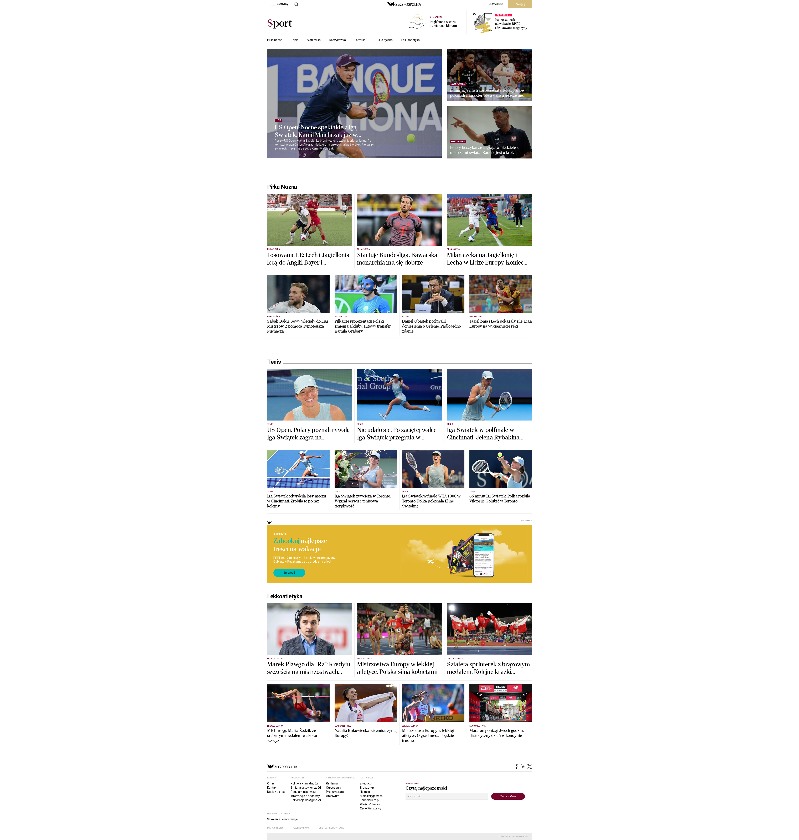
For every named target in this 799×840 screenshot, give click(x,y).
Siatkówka (314, 40)
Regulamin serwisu (303, 791)
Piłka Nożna (282, 187)
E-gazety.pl (367, 787)
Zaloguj (520, 4)
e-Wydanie (496, 4)
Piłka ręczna (385, 40)
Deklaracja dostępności (306, 800)
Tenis (294, 40)
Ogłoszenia (333, 787)
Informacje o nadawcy (305, 796)
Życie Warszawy (370, 808)
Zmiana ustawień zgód (306, 787)
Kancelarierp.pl (369, 800)
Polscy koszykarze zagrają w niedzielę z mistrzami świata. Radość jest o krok (484, 150)
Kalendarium (301, 827)
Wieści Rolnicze (370, 804)
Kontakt (272, 787)
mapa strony (275, 827)
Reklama (332, 783)
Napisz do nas (276, 791)
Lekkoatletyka (410, 40)
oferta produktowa (331, 827)
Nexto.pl (365, 791)
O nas (271, 783)
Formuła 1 (361, 40)
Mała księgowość (371, 796)
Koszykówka (337, 40)
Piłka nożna (274, 40)
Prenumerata (335, 791)
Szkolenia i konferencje (282, 819)
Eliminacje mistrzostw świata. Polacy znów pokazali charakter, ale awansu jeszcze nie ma (487, 93)
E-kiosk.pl (366, 783)
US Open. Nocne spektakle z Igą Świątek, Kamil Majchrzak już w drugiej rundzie (316, 131)
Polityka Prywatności (304, 783)
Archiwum (333, 796)
